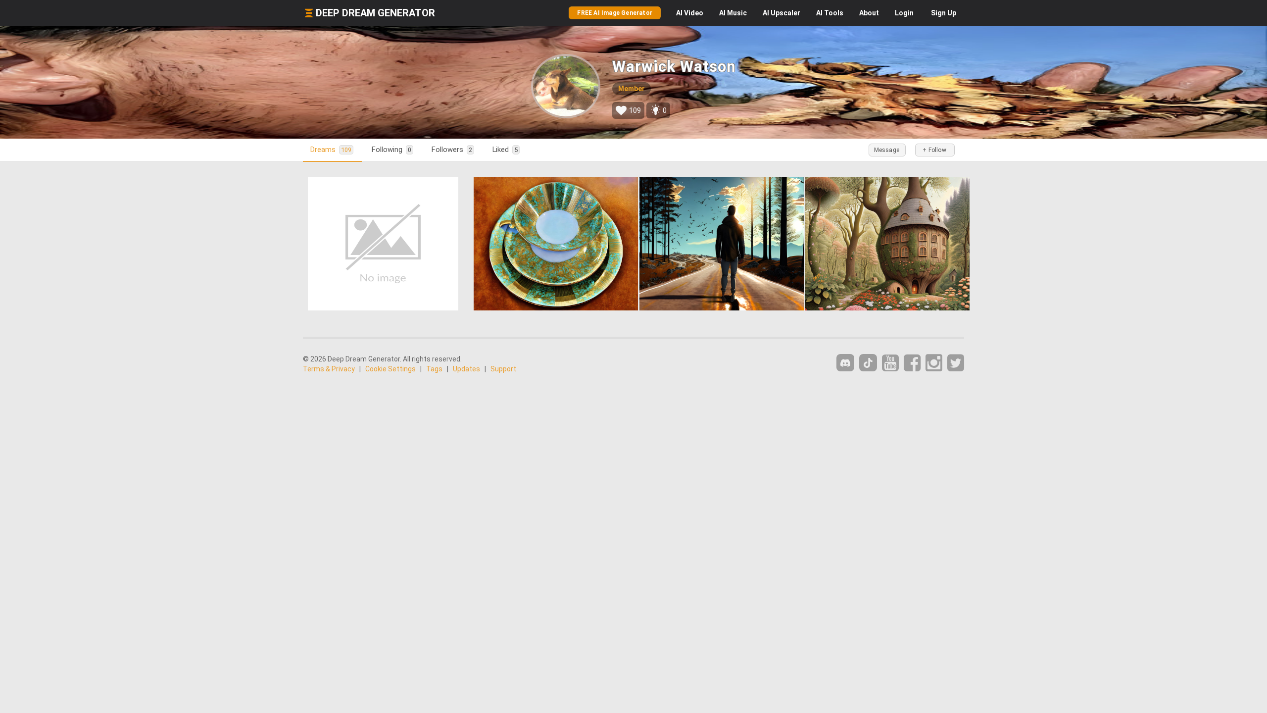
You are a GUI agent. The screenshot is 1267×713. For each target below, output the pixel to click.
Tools (829, 13)
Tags (434, 369)
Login (904, 13)
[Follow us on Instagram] (934, 363)
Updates (466, 369)
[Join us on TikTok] (868, 362)
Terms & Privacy (329, 369)
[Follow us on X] (955, 363)
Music (733, 13)
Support (503, 369)
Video (689, 13)
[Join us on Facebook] (912, 363)
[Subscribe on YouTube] (890, 363)
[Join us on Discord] (845, 362)
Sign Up (943, 13)
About (869, 13)
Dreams (330, 149)
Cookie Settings (390, 369)
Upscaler (781, 13)
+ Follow (934, 150)
